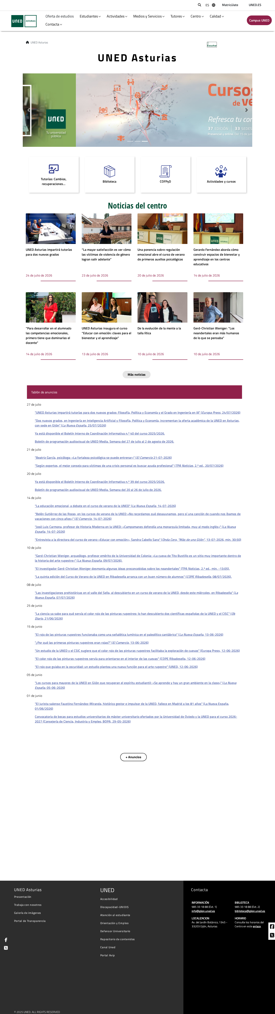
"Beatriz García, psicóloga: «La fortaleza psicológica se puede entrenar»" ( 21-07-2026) (103, 457)
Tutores (176, 16)
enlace (257, 926)
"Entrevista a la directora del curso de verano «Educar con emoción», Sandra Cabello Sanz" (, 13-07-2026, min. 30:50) (138, 539)
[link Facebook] (272, 927)
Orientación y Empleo (114, 923)
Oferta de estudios (59, 16)
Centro (196, 16)
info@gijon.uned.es (203, 911)
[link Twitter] (5, 948)
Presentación (22, 897)
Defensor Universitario (115, 931)
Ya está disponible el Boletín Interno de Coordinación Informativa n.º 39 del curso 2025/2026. (100, 481)
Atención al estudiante (115, 915)
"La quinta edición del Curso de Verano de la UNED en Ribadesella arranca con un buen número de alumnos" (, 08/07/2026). (133, 576)
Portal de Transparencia (30, 921)
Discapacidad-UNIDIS (114, 907)
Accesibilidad (109, 899)
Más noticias (137, 374)
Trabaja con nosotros (28, 905)
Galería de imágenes (27, 913)
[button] (28, 110)
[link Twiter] (272, 935)
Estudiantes (89, 16)
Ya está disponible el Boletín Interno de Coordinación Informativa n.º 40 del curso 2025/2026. (100, 433)
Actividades (115, 16)
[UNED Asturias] (21, 21)
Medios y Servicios (147, 16)
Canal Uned (108, 947)
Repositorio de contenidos (117, 939)
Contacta (52, 24)
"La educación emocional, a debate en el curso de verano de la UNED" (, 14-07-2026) (105, 505)
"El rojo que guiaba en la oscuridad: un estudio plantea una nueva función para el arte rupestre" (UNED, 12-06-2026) (116, 666)
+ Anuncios (133, 757)
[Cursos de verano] (137, 109)
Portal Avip (107, 955)
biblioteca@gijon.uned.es (250, 911)
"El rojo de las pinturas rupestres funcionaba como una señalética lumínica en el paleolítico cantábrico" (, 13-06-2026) (129, 634)
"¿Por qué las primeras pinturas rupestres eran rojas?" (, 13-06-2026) (92, 642)
